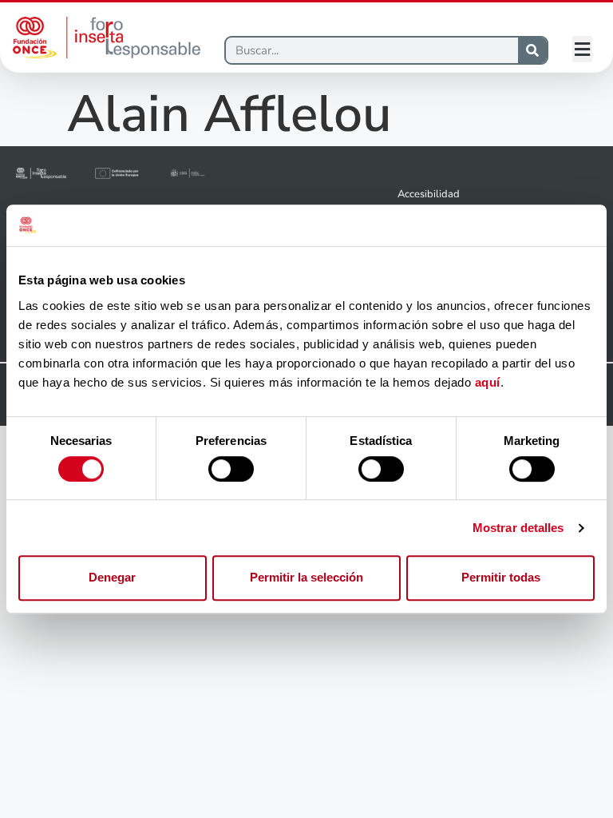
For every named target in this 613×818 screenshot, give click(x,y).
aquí (487, 382)
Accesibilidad (428, 194)
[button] (582, 49)
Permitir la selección (306, 577)
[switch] (231, 469)
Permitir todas (500, 577)
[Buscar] (532, 50)
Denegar (112, 577)
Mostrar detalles (518, 527)
